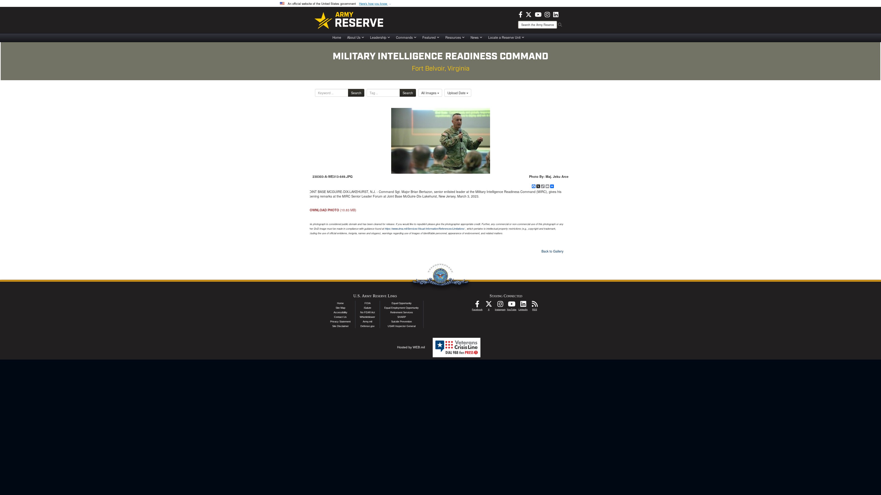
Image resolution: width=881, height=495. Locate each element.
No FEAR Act (367, 312)
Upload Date (456, 93)
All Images (429, 93)
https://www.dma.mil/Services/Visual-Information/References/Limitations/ (425, 228)
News (475, 37)
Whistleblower (367, 317)
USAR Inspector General (401, 326)
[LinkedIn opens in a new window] (555, 14)
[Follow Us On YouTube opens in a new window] (511, 305)
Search (356, 93)
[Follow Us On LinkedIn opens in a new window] (523, 305)
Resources (453, 37)
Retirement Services (401, 312)
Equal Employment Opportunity (401, 307)
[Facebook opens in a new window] (520, 14)
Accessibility (340, 312)
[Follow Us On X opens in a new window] (488, 305)
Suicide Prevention (401, 321)
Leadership (378, 37)
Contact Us (340, 317)
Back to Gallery (552, 251)
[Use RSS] (534, 305)
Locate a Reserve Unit (504, 37)
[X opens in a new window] (529, 14)
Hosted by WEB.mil (411, 347)
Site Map (340, 307)
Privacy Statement (340, 321)
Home (336, 37)
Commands (404, 37)
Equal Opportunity (402, 303)
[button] (375, 3)
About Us (353, 37)
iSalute (367, 307)
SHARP (401, 317)
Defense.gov (367, 326)
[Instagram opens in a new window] (547, 14)
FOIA (368, 303)
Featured (429, 37)
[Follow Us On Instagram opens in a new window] (500, 305)
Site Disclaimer (340, 326)
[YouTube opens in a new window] (538, 14)
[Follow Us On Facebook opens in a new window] (477, 305)
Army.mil (367, 321)
